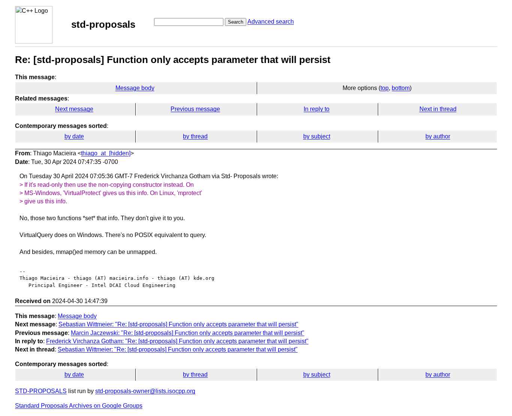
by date (74, 136)
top (384, 88)
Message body (134, 88)
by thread (195, 136)
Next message (74, 109)
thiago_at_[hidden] (105, 153)
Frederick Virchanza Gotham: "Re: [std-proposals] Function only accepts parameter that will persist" (177, 341)
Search (235, 22)
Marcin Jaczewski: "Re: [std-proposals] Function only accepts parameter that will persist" (187, 333)
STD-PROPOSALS (41, 391)
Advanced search (270, 21)
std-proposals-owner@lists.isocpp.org (145, 391)
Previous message (195, 109)
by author (437, 136)
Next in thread (438, 109)
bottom (401, 88)
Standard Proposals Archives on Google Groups (78, 405)
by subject (316, 136)
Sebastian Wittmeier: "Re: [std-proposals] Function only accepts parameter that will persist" (178, 324)
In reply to (316, 109)
